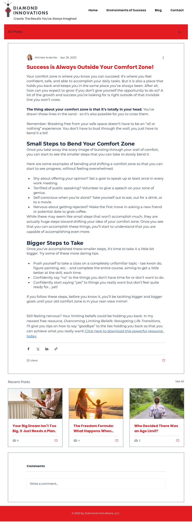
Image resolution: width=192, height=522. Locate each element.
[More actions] (163, 57)
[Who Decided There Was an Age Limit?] (157, 403)
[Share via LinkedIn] (47, 349)
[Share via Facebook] (28, 349)
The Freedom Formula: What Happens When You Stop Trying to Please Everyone (94, 428)
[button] (179, 31)
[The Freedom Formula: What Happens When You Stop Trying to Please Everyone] (96, 403)
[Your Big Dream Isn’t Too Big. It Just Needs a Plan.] (35, 403)
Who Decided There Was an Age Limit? (156, 428)
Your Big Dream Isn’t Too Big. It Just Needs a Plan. (34, 428)
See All (179, 381)
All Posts (15, 32)
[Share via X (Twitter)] (37, 349)
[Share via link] (56, 349)
